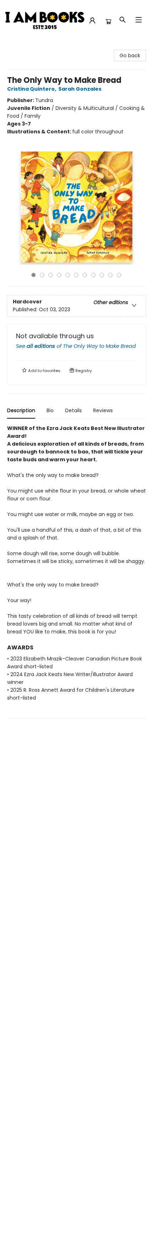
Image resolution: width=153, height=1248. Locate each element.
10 (110, 275)
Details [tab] (73, 410)
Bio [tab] (50, 410)
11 (119, 275)
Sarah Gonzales (79, 88)
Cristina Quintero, (32, 88)
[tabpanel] (76, 571)
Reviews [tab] (103, 410)
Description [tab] (21, 410)
